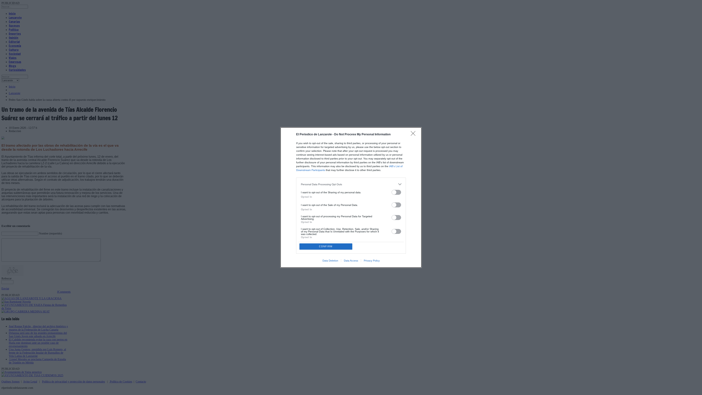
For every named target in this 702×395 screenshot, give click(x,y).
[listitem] (351, 184)
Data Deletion (330, 260)
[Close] (414, 134)
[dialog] (351, 197)
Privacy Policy (372, 260)
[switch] (396, 192)
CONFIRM (326, 246)
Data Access (351, 260)
